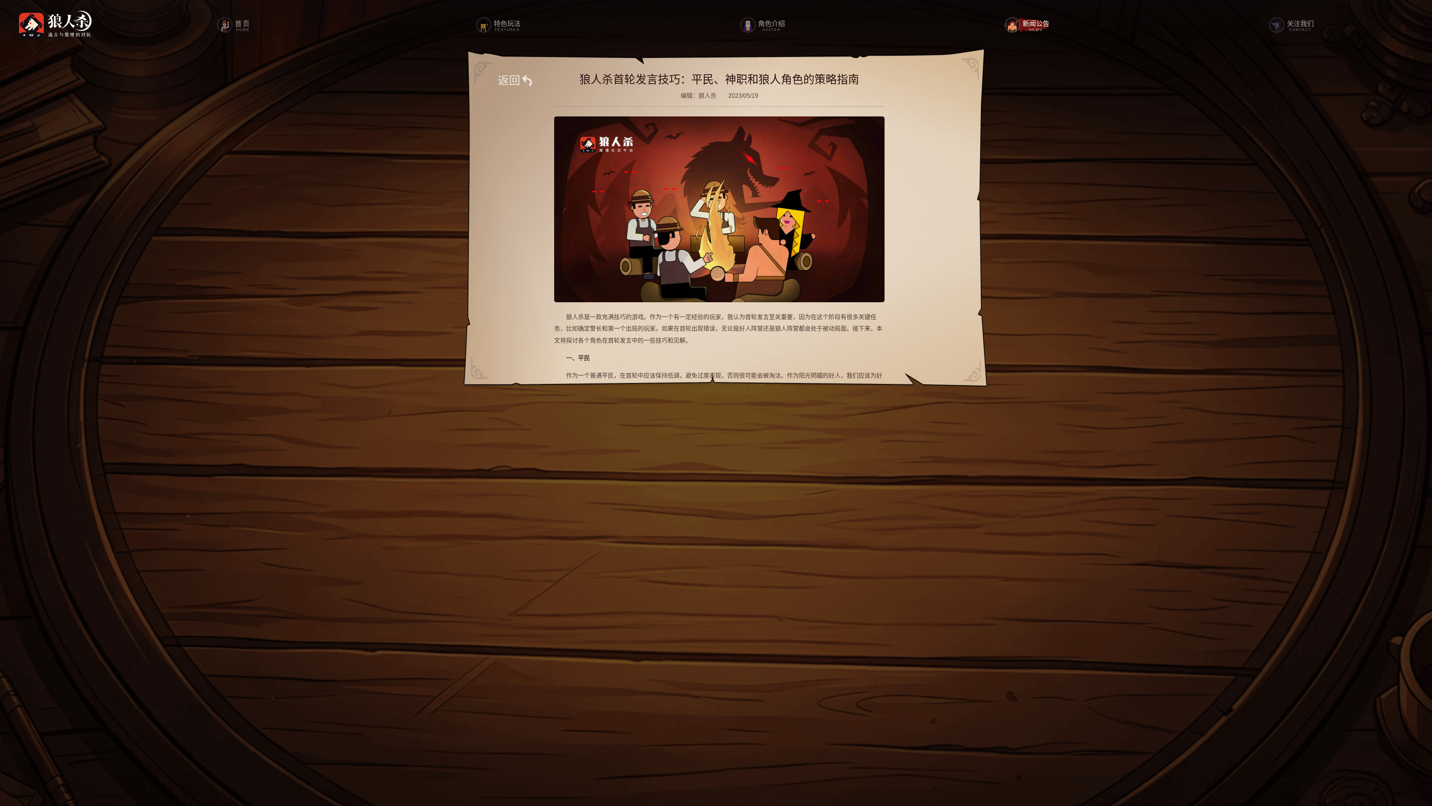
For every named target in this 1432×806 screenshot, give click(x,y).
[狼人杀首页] (55, 25)
